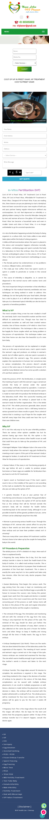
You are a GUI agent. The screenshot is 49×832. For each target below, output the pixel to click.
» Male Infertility (9, 787)
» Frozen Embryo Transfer (13, 758)
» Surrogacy (7, 744)
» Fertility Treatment (11, 791)
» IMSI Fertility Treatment (13, 777)
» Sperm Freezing (9, 761)
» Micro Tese (7, 767)
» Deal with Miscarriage (12, 794)
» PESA (5, 771)
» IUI (4, 734)
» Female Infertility (10, 784)
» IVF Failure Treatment (12, 797)
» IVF (4, 738)
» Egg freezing (8, 764)
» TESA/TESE (7, 774)
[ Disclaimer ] (24, 806)
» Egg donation (8, 748)
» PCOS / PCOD (8, 754)
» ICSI (4, 741)
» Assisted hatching (10, 751)
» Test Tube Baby (9, 781)
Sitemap (31, 810)
